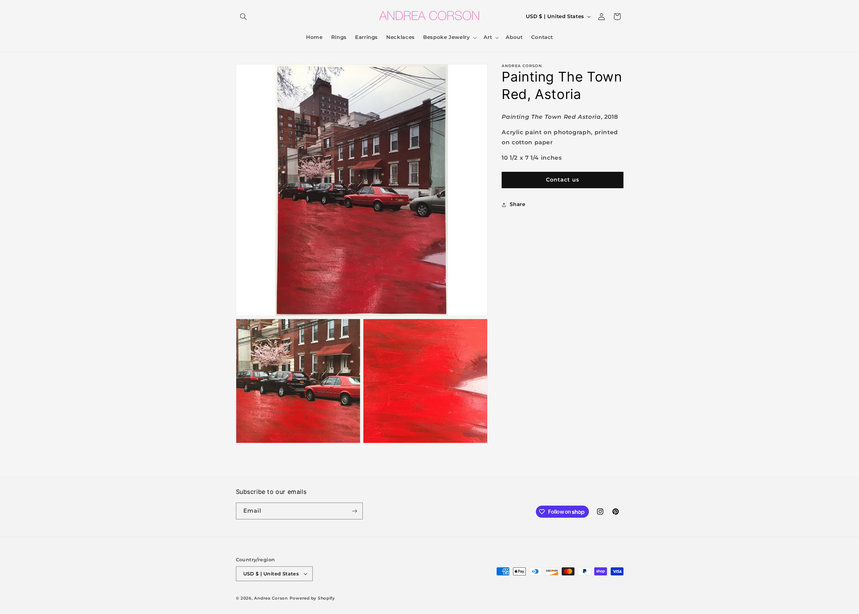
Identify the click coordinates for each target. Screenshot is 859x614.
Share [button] (517, 204)
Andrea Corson (271, 598)
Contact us (562, 179)
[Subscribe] (354, 511)
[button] (243, 16)
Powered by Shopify (312, 598)
